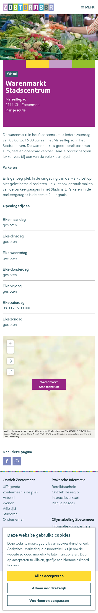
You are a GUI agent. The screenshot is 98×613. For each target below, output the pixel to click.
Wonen (8, 503)
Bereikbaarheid (64, 486)
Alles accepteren (49, 576)
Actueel (9, 497)
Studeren (10, 514)
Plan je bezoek (63, 503)
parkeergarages (27, 189)
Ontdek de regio (65, 492)
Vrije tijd (9, 508)
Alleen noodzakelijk (49, 588)
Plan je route (15, 110)
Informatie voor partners (71, 526)
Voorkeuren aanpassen (49, 600)
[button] (49, 387)
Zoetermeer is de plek (20, 492)
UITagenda (11, 486)
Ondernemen (14, 519)
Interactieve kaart (65, 497)
